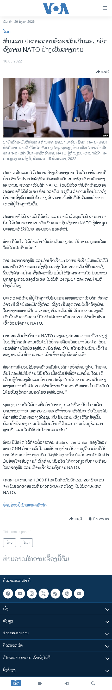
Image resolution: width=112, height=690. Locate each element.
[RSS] (55, 594)
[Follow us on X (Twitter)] (43, 594)
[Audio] (66, 683)
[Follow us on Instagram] (32, 594)
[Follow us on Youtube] (20, 594)
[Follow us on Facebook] (8, 594)
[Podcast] (67, 594)
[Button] (102, 72)
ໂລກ (6, 32)
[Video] (40, 683)
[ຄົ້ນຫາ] (93, 683)
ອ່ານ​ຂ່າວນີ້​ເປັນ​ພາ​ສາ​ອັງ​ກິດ (25, 505)
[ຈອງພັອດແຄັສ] (79, 594)
